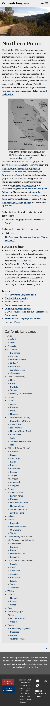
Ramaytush (15, 468)
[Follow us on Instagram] (37, 685)
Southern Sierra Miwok (20, 441)
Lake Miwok (16, 427)
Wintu (13, 604)
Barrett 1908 (25, 158)
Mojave (27, 202)
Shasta (35, 195)
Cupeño (13, 567)
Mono (13, 550)
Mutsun (13, 465)
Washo (43, 195)
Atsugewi (42, 188)
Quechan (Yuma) (17, 638)
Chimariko (16, 185)
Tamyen (13, 475)
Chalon (13, 455)
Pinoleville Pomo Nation (16, 298)
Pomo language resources (17, 305)
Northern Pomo (17, 506)
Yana (4, 198)
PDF (28, 260)
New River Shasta (18, 526)
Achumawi (28, 188)
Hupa (12, 380)
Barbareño (15, 352)
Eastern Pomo (24, 168)
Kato (12, 383)
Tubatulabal (13, 536)
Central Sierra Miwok (20, 421)
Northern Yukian (17, 618)
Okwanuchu (21, 195)
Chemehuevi (15, 543)
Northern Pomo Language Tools (20, 294)
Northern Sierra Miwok (20, 431)
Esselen (26, 185)
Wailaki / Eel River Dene (21, 393)
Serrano (13, 584)
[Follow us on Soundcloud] (45, 680)
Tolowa (13, 390)
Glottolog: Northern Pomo (18, 308)
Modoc (10, 444)
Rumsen (13, 472)
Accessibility (25, 696)
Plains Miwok (16, 434)
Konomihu (36, 192)
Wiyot (13, 339)
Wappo (13, 621)
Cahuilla (13, 564)
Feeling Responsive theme (40, 694)
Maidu (13, 410)
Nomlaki (14, 598)
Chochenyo (15, 458)
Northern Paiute (17, 553)
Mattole (14, 387)
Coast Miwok (16, 424)
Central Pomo (9, 168)
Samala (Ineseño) (17, 369)
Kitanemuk (15, 577)
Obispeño (14, 363)
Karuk (33, 185)
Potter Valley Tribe (14, 301)
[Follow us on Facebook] (37, 680)
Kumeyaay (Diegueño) (20, 628)
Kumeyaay (7, 202)
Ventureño (15, 373)
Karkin (13, 461)
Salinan (5, 192)
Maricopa (18, 202)
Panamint (14, 557)
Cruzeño (14, 356)
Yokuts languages (15, 611)
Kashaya (35, 168)
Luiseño (13, 581)
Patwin (13, 601)
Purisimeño (15, 366)
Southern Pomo (30, 171)
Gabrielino (15, 570)
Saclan (13, 438)
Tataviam (14, 587)
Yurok (13, 342)
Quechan (6, 205)
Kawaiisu (14, 546)
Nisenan (14, 414)
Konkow (14, 407)
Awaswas (14, 451)
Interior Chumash (18, 359)
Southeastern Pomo (12, 175)
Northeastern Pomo (12, 171)
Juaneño (14, 574)
